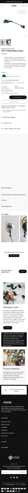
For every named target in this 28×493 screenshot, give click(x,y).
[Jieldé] (7, 402)
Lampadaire (4, 427)
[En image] (14, 42)
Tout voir (23, 271)
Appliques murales (6, 421)
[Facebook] (14, 477)
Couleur (3, 72)
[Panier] (26, 5)
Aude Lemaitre (10, 484)
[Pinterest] (17, 477)
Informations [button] (4, 447)
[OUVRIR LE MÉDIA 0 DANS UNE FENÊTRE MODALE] (25, 36)
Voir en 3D (22, 11)
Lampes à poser (5, 424)
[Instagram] (11, 477)
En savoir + (7, 327)
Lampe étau (4, 430)
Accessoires (4, 435)
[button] (2, 6)
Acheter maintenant (14, 101)
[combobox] (11, 76)
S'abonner (22, 472)
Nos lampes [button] (4, 418)
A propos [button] (3, 441)
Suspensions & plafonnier (7, 433)
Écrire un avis (14, 255)
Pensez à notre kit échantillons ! (14, 1)
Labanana (23, 484)
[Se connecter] (24, 5)
